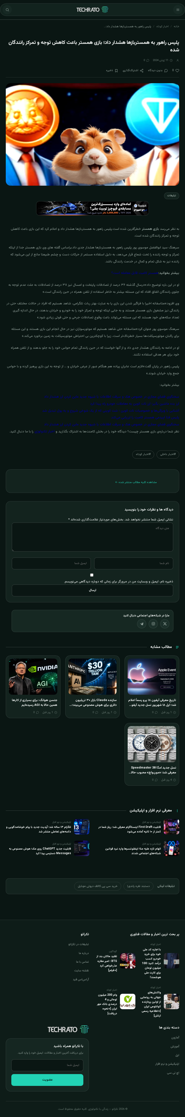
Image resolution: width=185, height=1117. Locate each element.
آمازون (175, 1037)
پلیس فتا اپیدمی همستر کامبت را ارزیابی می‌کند (145, 417)
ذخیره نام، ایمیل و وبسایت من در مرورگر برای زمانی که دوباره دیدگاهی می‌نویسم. (118, 581)
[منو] (177, 9)
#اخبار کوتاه (143, 454)
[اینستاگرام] (153, 623)
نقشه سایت (81, 970)
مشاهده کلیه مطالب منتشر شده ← (136, 482)
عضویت (47, 1079)
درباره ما (84, 953)
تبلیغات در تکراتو (78, 944)
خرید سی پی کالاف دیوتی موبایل (98, 886)
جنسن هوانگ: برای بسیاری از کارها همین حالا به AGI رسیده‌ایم (34, 703)
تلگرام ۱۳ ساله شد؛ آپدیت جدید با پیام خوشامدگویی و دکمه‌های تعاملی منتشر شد (38, 829)
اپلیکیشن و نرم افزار (167, 1064)
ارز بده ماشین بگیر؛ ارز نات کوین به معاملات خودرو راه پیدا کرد (134, 404)
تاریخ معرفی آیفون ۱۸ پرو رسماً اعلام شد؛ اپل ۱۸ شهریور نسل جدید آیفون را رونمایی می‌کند (152, 705)
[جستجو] (7, 9)
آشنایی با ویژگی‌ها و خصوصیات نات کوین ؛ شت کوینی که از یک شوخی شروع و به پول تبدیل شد (110, 411)
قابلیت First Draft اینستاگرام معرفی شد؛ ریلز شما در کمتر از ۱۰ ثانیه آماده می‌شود (129, 829)
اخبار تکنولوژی (44, 431)
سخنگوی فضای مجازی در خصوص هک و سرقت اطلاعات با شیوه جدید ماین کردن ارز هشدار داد (111, 397)
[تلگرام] (141, 623)
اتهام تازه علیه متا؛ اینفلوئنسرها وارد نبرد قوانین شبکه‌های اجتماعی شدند (133, 851)
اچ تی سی (173, 1072)
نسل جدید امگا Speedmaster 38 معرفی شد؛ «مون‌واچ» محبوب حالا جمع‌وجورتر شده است (153, 772)
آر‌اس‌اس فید (81, 979)
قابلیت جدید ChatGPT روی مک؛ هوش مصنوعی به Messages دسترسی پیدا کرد (40, 851)
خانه (176, 26)
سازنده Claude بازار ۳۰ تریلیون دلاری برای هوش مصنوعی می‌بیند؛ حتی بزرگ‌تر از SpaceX (94, 705)
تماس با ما (82, 962)
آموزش (175, 1046)
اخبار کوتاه (162, 26)
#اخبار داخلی (168, 454)
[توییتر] (164, 623)
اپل (177, 1055)
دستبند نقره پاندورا (138, 886)
